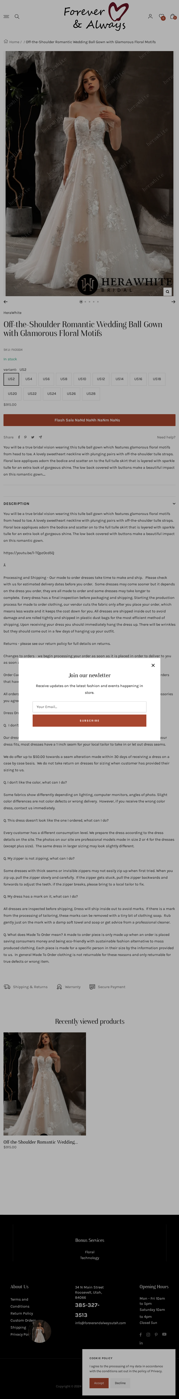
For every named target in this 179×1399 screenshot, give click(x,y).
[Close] (153, 665)
